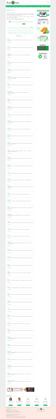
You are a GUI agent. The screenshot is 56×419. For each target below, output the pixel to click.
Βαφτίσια (9, 120)
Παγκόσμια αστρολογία (24, 6)
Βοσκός (9, 286)
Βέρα (8, 172)
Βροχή (8, 358)
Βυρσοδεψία (9, 365)
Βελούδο (9, 157)
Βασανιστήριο (10, 91)
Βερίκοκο (9, 185)
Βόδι (8, 279)
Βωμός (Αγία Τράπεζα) (11, 380)
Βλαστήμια (9, 256)
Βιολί (8, 235)
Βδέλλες (9, 128)
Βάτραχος (9, 106)
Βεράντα (9, 179)
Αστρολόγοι (46, 6)
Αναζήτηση (48, 1)
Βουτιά (9, 322)
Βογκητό (9, 271)
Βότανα (9, 293)
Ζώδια (11, 6)
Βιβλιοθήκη (9, 214)
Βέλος (8, 149)
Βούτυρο (9, 329)
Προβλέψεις (7, 6)
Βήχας (9, 193)
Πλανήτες (18, 6)
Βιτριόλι (9, 249)
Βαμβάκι (9, 76)
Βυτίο (8, 372)
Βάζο (8, 46)
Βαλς (8, 61)
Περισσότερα (9, 42)
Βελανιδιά (9, 134)
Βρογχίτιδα (9, 351)
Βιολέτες (9, 228)
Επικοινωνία (21, 417)
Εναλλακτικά (38, 6)
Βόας (8, 264)
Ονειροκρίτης (42, 6)
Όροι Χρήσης (17, 417)
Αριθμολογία (30, 6)
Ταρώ (34, 6)
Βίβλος (9, 221)
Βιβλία (9, 206)
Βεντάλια (9, 164)
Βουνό (8, 308)
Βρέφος (9, 344)
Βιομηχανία (9, 241)
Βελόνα (9, 142)
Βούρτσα (9, 315)
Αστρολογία (14, 6)
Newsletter (24, 417)
